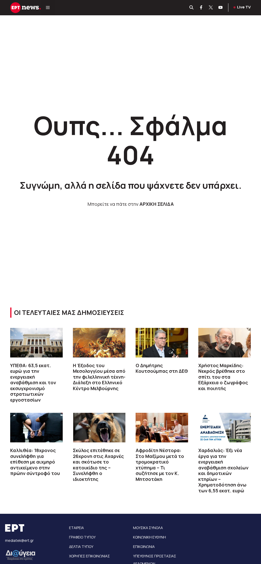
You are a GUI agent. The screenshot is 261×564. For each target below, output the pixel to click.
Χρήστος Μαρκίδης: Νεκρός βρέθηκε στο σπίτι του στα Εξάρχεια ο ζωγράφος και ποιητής (223, 376)
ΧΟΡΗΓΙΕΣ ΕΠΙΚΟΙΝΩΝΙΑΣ (89, 556)
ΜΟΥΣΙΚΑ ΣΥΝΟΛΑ (148, 527)
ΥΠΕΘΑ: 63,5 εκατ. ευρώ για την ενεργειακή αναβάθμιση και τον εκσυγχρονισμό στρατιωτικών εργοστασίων (33, 382)
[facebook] (201, 7)
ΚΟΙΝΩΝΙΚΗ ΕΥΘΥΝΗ (149, 537)
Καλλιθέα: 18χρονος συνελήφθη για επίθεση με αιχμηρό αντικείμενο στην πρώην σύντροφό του (35, 461)
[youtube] (220, 7)
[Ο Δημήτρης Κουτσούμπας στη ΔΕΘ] (162, 342)
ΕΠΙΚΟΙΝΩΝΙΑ (144, 546)
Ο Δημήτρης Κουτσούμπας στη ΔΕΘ (162, 368)
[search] (191, 7)
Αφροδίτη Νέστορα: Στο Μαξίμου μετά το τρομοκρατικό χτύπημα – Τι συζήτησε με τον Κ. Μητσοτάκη (160, 464)
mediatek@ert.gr (19, 540)
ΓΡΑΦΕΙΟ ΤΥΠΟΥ (82, 537)
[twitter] (211, 7)
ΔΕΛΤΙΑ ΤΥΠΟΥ (81, 546)
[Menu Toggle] (48, 7)
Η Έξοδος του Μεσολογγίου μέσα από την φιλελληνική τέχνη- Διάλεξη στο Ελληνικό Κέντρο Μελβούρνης (99, 376)
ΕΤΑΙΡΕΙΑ (76, 527)
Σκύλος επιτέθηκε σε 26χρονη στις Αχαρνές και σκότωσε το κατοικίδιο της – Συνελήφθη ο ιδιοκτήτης (98, 464)
